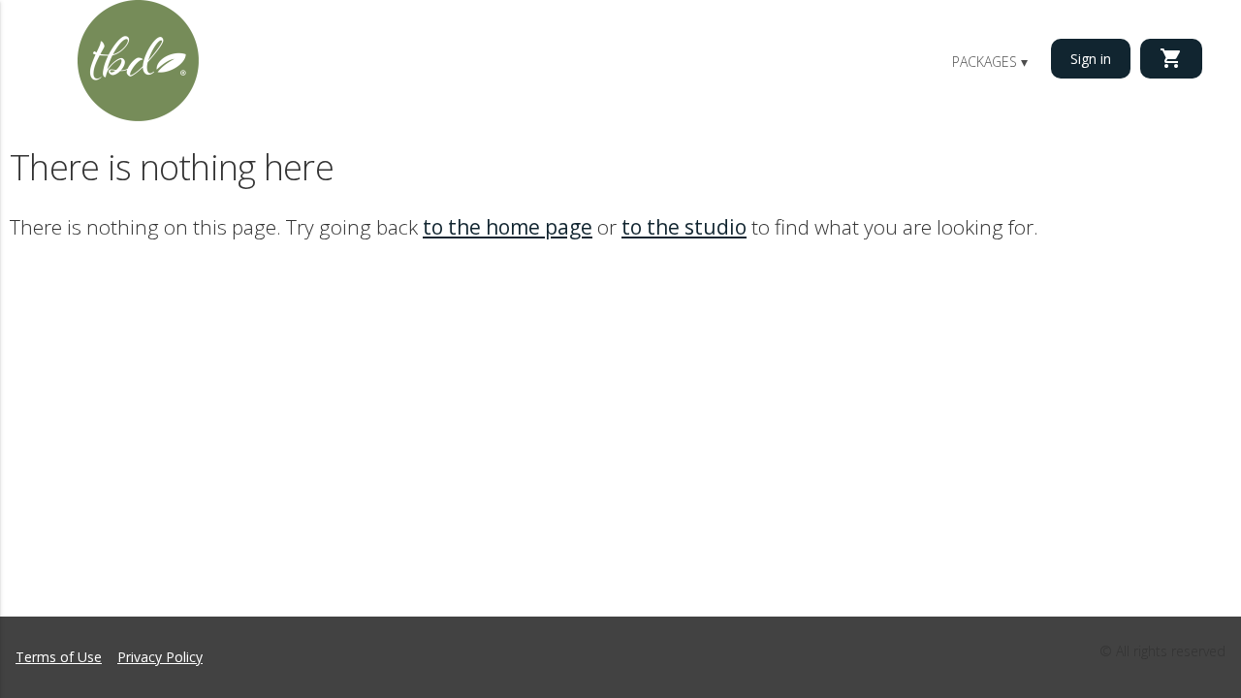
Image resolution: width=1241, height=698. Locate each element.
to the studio (684, 226)
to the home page (507, 226)
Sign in (1090, 58)
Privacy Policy (160, 657)
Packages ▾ (990, 61)
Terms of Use (59, 657)
